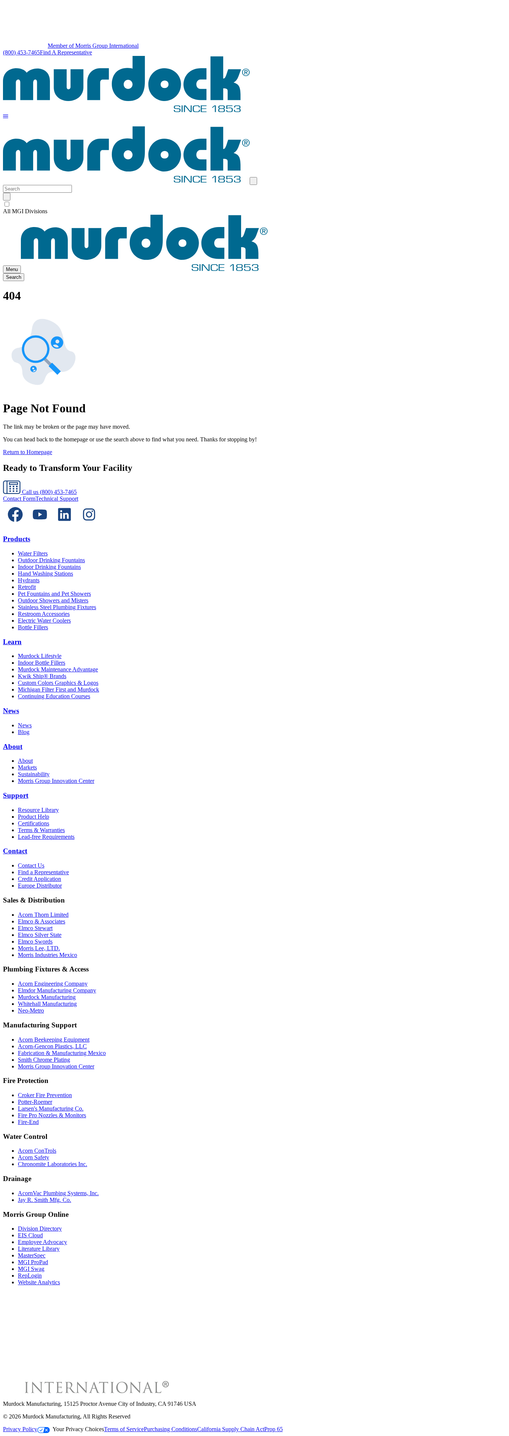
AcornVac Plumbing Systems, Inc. (58, 1193)
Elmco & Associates (41, 921)
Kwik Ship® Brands (42, 676)
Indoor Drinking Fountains (49, 567)
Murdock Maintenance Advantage (58, 669)
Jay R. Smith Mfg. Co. (44, 1200)
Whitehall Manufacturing (47, 1004)
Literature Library (39, 1249)
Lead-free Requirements (46, 837)
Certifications (33, 823)
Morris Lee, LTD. (39, 948)
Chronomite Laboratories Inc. (52, 1164)
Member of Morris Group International (93, 45)
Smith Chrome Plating (44, 1059)
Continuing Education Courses (54, 696)
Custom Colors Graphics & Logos (58, 683)
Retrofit (27, 587)
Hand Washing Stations (45, 573)
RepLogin (30, 1275)
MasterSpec (31, 1255)
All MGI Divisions (25, 211)
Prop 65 (273, 1429)
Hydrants (28, 580)
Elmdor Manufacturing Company (57, 990)
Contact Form (19, 498)
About (12, 746)
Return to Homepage (27, 452)
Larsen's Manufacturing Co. (50, 1108)
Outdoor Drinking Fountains (51, 560)
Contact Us (31, 865)
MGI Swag (31, 1269)
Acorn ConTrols (37, 1150)
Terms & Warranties (41, 830)
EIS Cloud (30, 1235)
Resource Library (38, 810)
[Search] (6, 197)
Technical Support (56, 498)
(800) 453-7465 (21, 52)
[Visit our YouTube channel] (40, 525)
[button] (5, 117)
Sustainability (34, 774)
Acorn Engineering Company (53, 983)
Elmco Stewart (35, 928)
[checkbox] (254, 204)
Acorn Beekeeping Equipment (53, 1039)
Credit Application (39, 879)
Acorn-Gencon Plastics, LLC (52, 1046)
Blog (23, 732)
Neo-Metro (31, 1010)
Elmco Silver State (39, 935)
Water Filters (33, 553)
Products (16, 539)
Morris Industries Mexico (47, 955)
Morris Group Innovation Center (56, 781)
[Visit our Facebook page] (15, 525)
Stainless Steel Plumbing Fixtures (57, 607)
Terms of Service (124, 1429)
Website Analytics (39, 1282)
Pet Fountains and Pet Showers (54, 594)
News (11, 711)
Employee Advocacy (42, 1242)
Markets (27, 767)
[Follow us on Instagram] (89, 525)
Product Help (33, 816)
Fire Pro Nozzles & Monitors (52, 1115)
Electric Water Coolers (44, 620)
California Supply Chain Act (230, 1429)
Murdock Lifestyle (39, 656)
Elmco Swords (35, 941)
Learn (12, 642)
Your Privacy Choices (78, 1429)
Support (15, 795)
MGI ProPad (33, 1262)
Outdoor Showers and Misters (53, 600)
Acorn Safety (33, 1157)
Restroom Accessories (44, 614)
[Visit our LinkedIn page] (64, 525)
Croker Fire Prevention (45, 1095)
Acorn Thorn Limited (43, 914)
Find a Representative (43, 872)
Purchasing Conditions (170, 1429)
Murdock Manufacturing (47, 997)
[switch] (6, 204)
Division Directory (40, 1228)
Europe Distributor (40, 885)
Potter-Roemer (35, 1102)
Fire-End (28, 1122)
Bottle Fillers (33, 627)
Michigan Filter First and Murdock (58, 689)
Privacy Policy (20, 1429)
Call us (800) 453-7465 (48, 492)
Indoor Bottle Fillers (41, 662)
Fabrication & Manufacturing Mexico (62, 1053)
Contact (15, 851)
